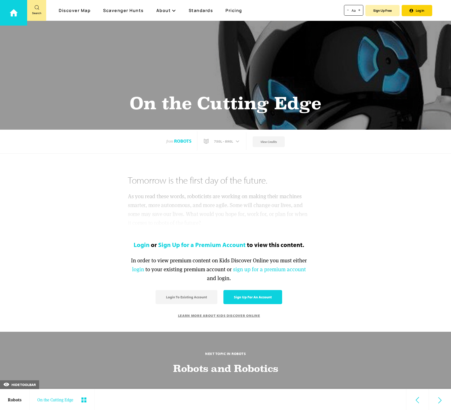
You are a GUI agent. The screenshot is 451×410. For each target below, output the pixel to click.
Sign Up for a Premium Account (202, 245)
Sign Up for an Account (253, 297)
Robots (183, 141)
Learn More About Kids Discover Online (219, 315)
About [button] (163, 10)
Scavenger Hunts (123, 10)
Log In (420, 10)
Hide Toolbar (23, 384)
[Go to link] (13, 13)
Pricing (233, 10)
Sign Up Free (382, 10)
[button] (222, 141)
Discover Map (75, 10)
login (138, 269)
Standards (201, 10)
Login (142, 245)
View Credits (268, 142)
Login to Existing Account (186, 297)
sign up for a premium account (269, 269)
